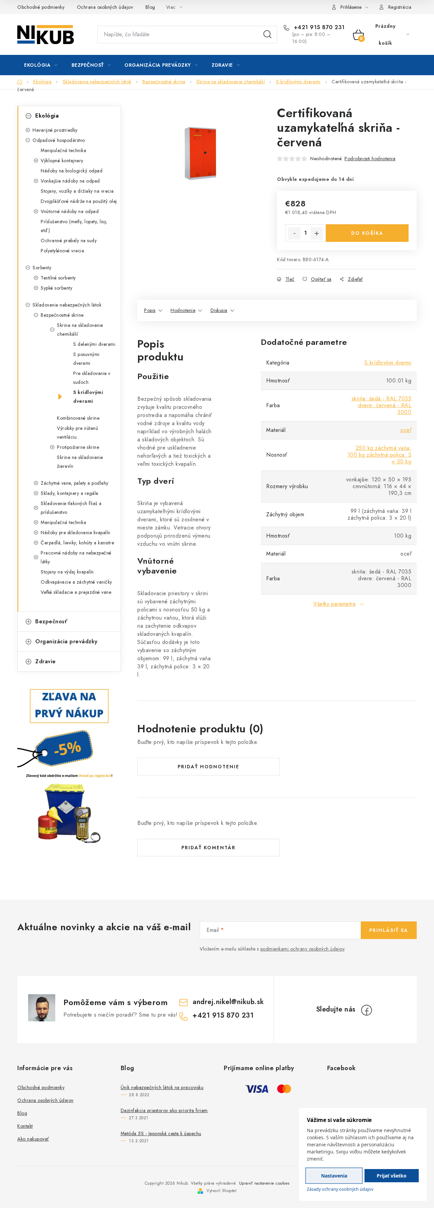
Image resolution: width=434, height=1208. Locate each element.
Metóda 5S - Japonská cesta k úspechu (161, 1133)
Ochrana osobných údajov (105, 7)
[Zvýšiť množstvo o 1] (317, 233)
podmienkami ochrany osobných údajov (302, 948)
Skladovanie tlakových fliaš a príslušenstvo (71, 508)
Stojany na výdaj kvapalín (67, 571)
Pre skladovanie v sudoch (92, 378)
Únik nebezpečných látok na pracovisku (162, 1087)
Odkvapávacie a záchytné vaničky (76, 582)
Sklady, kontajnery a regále (69, 493)
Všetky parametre (334, 604)
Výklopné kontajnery (62, 160)
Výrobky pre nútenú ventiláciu (77, 432)
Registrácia (400, 7)
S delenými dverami (94, 344)
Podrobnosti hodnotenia (369, 158)
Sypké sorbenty (56, 288)
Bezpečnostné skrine (62, 315)
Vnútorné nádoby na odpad (70, 211)
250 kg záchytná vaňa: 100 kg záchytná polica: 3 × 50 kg (380, 454)
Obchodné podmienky (40, 7)
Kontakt (25, 1126)
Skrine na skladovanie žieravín (80, 462)
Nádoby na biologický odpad (71, 170)
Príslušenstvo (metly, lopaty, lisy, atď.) (74, 226)
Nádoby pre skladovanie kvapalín (76, 532)
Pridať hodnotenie (208, 766)
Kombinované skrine (78, 418)
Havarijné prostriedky (55, 130)
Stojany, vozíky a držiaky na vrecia (77, 191)
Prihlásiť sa (388, 930)
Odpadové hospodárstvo (59, 140)
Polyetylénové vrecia (62, 250)
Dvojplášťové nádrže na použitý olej (79, 201)
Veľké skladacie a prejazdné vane (76, 592)
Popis (150, 310)
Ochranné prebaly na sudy (69, 240)
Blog (150, 7)
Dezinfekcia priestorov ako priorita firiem (164, 1110)
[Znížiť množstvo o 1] (294, 233)
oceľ (405, 430)
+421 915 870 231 (318, 27)
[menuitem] (40, 65)
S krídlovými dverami (88, 396)
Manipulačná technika (63, 150)
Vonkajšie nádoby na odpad (70, 181)
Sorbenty (42, 267)
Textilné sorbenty (58, 277)
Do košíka (367, 233)
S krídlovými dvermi (388, 363)
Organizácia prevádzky (66, 641)
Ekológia (47, 116)
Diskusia (219, 310)
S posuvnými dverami (86, 359)
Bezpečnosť (51, 621)
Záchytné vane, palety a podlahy (74, 483)
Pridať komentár (208, 847)
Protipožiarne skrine (78, 447)
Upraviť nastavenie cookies (264, 1183)
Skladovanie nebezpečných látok (67, 304)
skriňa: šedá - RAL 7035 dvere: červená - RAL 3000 (382, 405)
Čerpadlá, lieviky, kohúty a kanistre (77, 542)
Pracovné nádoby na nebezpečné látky (76, 557)
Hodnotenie (183, 310)
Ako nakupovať (33, 1139)
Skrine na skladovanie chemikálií (80, 329)
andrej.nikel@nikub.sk (228, 1002)
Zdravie (45, 661)
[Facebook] (366, 1010)
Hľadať (267, 34)
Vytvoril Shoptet (221, 1191)
